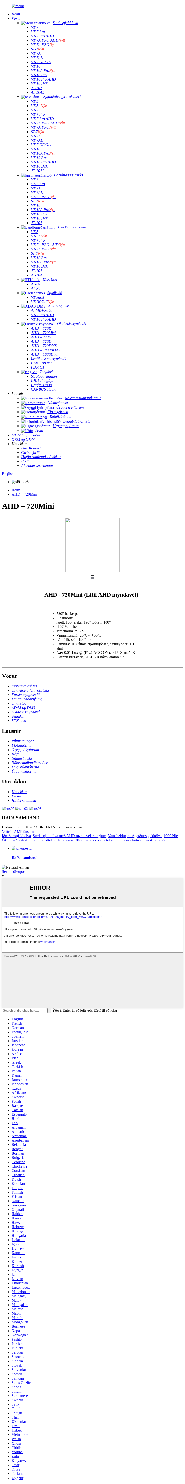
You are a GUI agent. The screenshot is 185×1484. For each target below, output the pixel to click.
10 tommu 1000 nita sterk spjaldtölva (86, 840)
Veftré (6, 831)
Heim (16, 490)
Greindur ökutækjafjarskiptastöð (140, 840)
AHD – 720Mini (24, 494)
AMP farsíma (24, 831)
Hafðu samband (25, 858)
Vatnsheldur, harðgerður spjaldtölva (135, 836)
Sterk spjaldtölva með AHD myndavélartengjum (69, 836)
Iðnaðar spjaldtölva (16, 836)
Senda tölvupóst (14, 872)
